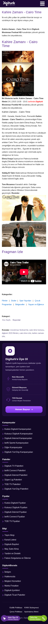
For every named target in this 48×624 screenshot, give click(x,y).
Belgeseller (20, 304)
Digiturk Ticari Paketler (14, 595)
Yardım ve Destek (12, 553)
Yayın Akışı (9, 535)
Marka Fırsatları (11, 586)
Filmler (5, 301)
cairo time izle (25, 333)
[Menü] (42, 3)
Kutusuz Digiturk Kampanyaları (18, 434)
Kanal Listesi (10, 540)
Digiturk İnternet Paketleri (15, 475)
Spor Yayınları (25, 301)
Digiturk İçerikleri (12, 590)
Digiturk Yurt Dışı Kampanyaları (18, 452)
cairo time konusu (36, 330)
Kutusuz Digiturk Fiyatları (15, 507)
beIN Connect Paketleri (15, 470)
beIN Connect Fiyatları (14, 517)
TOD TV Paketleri (12, 484)
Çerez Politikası (16, 612)
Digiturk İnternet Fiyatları (15, 512)
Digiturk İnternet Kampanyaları (18, 438)
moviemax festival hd (19, 330)
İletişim (7, 572)
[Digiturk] (9, 3)
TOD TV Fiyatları (12, 521)
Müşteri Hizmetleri (12, 581)
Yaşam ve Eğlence (36, 304)
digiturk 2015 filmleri (10, 333)
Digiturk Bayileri (11, 544)
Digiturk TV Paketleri (13, 466)
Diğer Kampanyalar (13, 447)
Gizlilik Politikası (15, 608)
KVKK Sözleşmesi (31, 608)
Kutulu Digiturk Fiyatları (15, 503)
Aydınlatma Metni (31, 612)
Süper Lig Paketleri (13, 480)
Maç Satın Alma (11, 549)
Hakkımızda (9, 576)
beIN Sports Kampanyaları (16, 443)
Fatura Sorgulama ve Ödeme (17, 558)
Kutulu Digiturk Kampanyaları (17, 429)
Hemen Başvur (22, 409)
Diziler (13, 301)
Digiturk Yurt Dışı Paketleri (16, 489)
